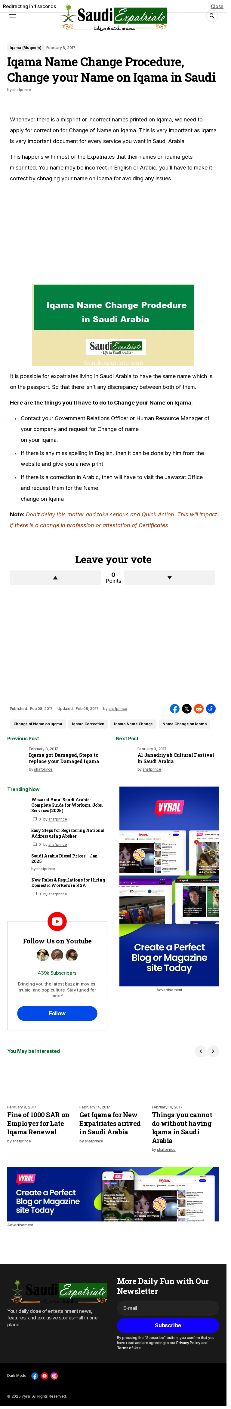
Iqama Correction (88, 724)
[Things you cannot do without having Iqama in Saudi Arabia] (185, 1081)
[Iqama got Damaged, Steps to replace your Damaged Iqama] (16, 756)
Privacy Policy (188, 1342)
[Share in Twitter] (187, 709)
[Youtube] (44, 1376)
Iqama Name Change (133, 724)
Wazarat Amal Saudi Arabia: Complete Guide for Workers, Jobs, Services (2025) (67, 805)
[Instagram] (54, 1376)
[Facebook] (35, 1376)
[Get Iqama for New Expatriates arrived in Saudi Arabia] (113, 1081)
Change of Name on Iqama (38, 724)
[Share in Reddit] (199, 709)
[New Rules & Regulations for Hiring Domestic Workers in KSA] (16, 887)
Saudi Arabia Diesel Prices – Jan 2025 (64, 858)
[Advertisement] (55, 234)
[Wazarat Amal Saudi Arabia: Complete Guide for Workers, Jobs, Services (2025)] (16, 806)
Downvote (169, 577)
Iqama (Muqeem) (26, 47)
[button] (12, 16)
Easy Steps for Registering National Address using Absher (68, 833)
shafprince (57, 819)
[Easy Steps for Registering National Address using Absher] (16, 837)
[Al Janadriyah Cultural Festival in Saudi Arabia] (125, 756)
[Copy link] (211, 709)
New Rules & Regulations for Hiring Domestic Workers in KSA (68, 882)
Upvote (55, 577)
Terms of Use (129, 1348)
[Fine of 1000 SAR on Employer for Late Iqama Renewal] (41, 1081)
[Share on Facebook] (175, 709)
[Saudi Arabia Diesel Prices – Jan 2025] (16, 863)
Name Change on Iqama (184, 724)
